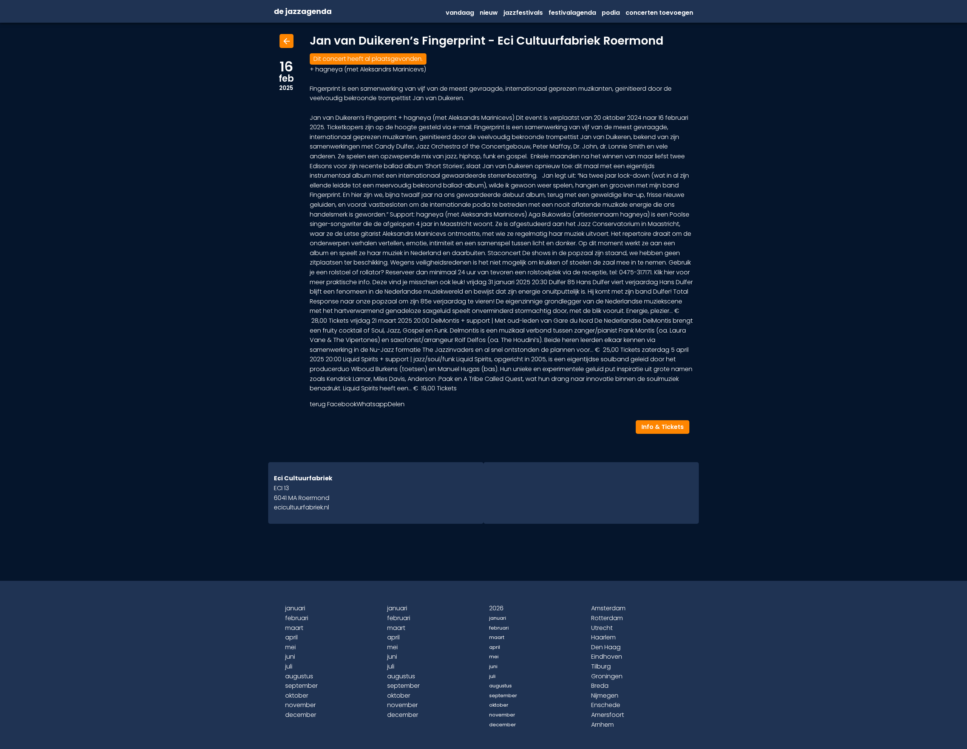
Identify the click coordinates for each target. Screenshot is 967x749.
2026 (496, 608)
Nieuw (489, 12)
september (301, 685)
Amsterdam (608, 608)
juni (290, 656)
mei (290, 647)
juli (288, 666)
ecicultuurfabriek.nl (301, 507)
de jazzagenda (303, 12)
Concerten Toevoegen (659, 12)
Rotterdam (607, 618)
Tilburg (601, 666)
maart (294, 628)
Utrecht (602, 628)
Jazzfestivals (523, 12)
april (291, 637)
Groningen (607, 676)
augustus (299, 676)
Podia (611, 12)
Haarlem (603, 637)
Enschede (605, 705)
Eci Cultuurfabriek (303, 478)
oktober (296, 695)
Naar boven (485, 730)
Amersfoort (607, 714)
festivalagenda (572, 12)
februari (296, 618)
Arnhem (602, 724)
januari (295, 608)
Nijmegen (604, 695)
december (300, 714)
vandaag (460, 12)
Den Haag (606, 647)
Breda (600, 685)
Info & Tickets (662, 426)
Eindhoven (606, 656)
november (300, 705)
